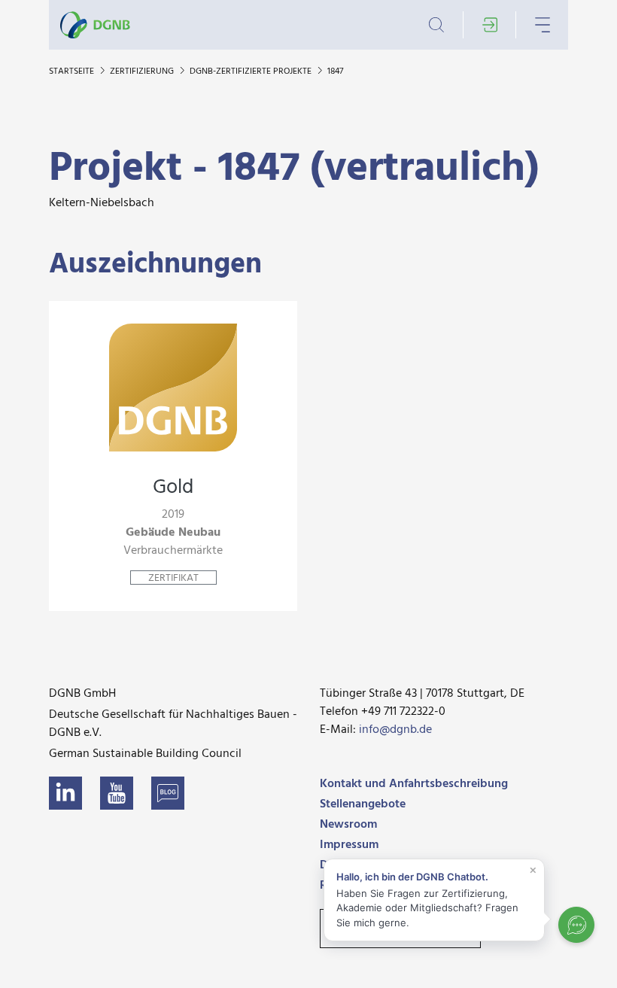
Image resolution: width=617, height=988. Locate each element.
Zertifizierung (143, 71)
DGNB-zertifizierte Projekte (252, 71)
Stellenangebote (363, 804)
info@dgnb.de (395, 730)
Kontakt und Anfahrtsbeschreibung (414, 784)
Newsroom (348, 824)
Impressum (349, 845)
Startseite (72, 71)
